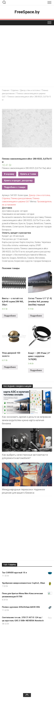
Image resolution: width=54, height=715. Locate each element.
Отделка (14, 90)
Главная (5, 90)
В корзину (9, 174)
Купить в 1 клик (28, 174)
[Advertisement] (27, 57)
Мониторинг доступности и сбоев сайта (21, 707)
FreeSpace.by (27, 11)
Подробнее (10, 316)
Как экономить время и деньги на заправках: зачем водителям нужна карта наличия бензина (26, 420)
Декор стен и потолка (30, 90)
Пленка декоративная (21, 198)
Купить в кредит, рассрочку (18, 180)
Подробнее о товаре (14, 187)
